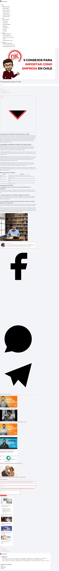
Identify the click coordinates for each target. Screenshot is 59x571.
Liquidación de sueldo (18, 560)
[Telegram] (18, 375)
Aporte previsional (6, 19)
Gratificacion (28, 559)
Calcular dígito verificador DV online (9, 46)
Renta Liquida (5, 21)
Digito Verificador (6, 8)
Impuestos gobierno (6, 11)
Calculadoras (3, 42)
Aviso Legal (2, 568)
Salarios (2, 18)
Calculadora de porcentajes (7, 43)
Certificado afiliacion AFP (7, 33)
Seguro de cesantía (6, 16)
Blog (13, 558)
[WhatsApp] (18, 338)
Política (22, 560)
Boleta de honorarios (6, 6)
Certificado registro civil (7, 35)
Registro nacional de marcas (27, 560)
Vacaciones (47, 560)
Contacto (2, 565)
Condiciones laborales (6, 24)
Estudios (4, 38)
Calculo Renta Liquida (23, 558)
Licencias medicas (6, 13)
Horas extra (5, 29)
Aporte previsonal (9, 558)
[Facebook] (18, 266)
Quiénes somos (3, 567)
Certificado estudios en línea (8, 40)
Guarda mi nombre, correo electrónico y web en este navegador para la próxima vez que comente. (17, 488)
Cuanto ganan (5, 22)
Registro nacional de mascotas (8, 37)
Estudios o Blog (24, 559)
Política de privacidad (3, 566)
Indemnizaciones (6, 27)
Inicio (2, 4)
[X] (18, 302)
